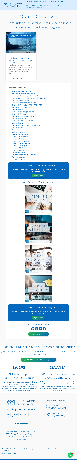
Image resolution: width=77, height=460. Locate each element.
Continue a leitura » (15, 78)
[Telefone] (49, 415)
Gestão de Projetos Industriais (23, 116)
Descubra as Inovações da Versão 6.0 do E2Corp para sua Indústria (20, 60)
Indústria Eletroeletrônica (21, 141)
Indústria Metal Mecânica (21, 143)
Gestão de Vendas (18, 123)
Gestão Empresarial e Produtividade (25, 130)
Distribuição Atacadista (20, 100)
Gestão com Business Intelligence (24, 103)
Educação (57, 5)
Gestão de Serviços (19, 118)
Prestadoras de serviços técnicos (24, 155)
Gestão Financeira (18, 132)
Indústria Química (18, 150)
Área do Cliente (30, 7)
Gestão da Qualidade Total (21, 107)
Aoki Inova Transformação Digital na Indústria (28, 98)
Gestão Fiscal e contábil (20, 134)
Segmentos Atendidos (46, 5)
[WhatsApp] (48, 407)
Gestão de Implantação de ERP (23, 112)
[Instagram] (32, 328)
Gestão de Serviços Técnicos (22, 121)
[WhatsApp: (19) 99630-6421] (44, 2)
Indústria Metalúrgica (19, 146)
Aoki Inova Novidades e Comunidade (25, 96)
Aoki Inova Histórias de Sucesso (23, 94)
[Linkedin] (44, 328)
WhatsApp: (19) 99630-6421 (52, 1)
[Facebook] (36, 328)
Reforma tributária (18, 157)
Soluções (34, 5)
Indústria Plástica (18, 148)
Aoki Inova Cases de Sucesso (22, 91)
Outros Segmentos (18, 152)
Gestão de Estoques (19, 109)
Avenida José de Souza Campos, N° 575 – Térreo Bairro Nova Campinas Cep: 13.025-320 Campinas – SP (21, 434)
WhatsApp (55, 405)
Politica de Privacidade (9, 453)
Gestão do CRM (17, 127)
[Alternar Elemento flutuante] (70, 455)
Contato (39, 7)
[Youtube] (40, 328)
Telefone (55, 413)
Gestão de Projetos (19, 114)
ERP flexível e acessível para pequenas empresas (57, 375)
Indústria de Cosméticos (20, 139)
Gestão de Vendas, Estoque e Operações (26, 125)
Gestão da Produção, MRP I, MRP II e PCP (27, 105)
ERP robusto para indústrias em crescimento (20, 376)
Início (27, 5)
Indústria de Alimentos (20, 137)
